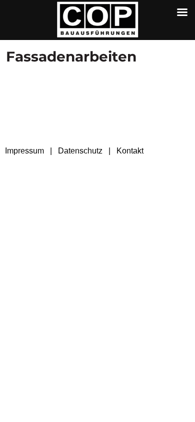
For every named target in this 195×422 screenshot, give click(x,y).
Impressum (24, 150)
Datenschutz (80, 150)
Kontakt (130, 150)
